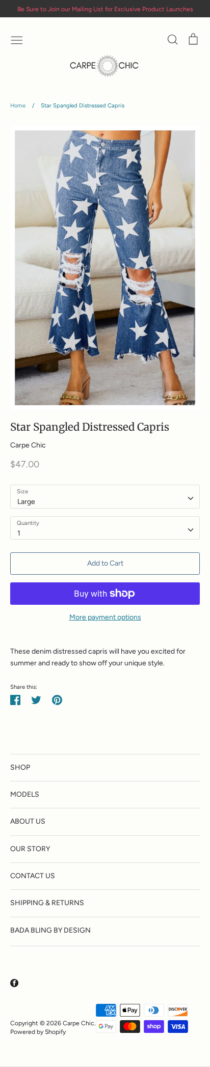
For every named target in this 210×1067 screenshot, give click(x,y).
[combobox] (105, 496)
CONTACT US (32, 876)
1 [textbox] (18, 533)
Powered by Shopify (38, 1031)
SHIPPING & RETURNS (47, 902)
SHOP (20, 767)
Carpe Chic (28, 445)
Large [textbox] (26, 501)
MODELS (24, 794)
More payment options (105, 617)
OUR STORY (30, 849)
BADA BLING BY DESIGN (50, 930)
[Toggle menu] (16, 39)
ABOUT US (27, 821)
